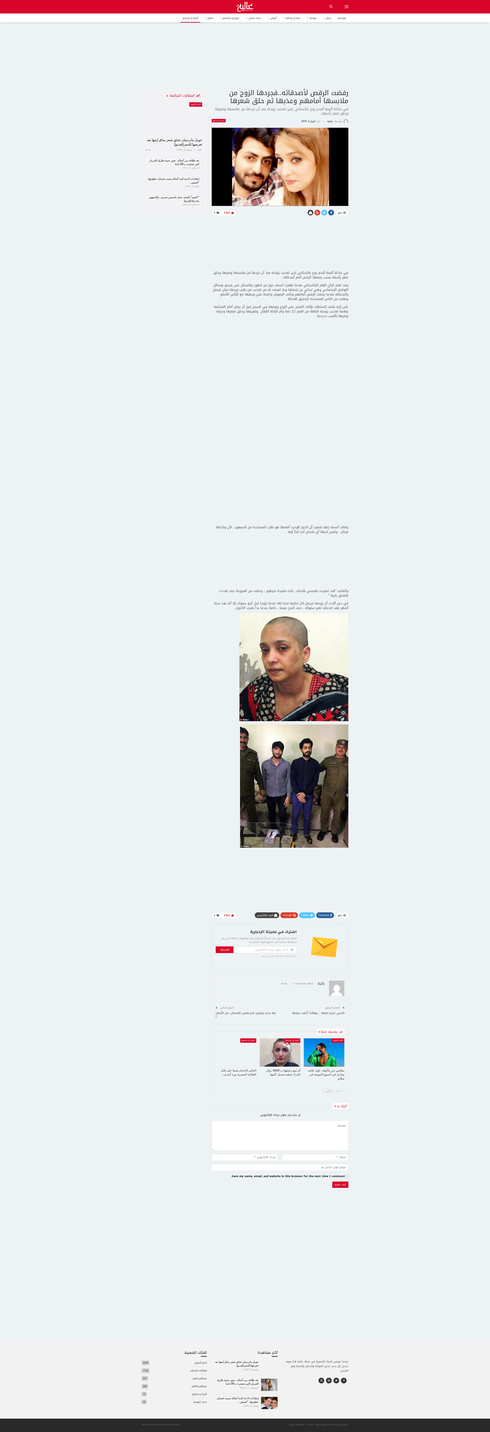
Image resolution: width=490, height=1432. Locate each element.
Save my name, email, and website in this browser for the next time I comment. (288, 1176)
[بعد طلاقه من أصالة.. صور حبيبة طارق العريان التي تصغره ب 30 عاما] (269, 1385)
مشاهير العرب (199, 1378)
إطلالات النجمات (198, 1370)
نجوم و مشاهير (230, 18)
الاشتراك (224, 949)
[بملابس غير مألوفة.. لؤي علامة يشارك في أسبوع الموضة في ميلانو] (324, 1052)
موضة (313, 18)
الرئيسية (342, 18)
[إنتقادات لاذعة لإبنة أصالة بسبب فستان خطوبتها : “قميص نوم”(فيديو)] (269, 1403)
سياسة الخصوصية (296, 1424)
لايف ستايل (254, 18)
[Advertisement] (245, 59)
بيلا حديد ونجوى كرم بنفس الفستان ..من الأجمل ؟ (246, 1015)
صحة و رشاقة (293, 18)
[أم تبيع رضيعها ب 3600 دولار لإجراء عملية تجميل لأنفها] (280, 1052)
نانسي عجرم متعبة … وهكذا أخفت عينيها (318, 1013)
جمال (328, 18)
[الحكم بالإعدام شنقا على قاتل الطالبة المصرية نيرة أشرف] (236, 1052)
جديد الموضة (200, 1401)
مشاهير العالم (199, 1386)
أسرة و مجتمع (190, 18)
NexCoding (173, 1424)
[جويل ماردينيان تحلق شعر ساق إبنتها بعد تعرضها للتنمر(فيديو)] (173, 118)
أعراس (273, 18)
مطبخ (210, 18)
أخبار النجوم (338, 1040)
